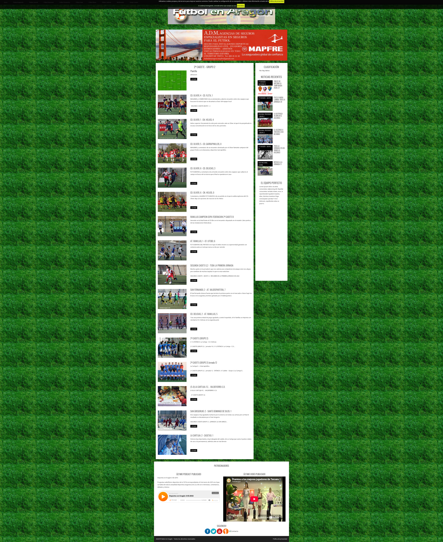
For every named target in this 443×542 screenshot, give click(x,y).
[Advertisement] (271, 243)
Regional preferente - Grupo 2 (265, 131)
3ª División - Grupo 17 (265, 99)
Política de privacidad (280, 539)
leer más (193, 79)
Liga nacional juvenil (263, 163)
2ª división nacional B (262, 82)
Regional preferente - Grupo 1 (265, 115)
